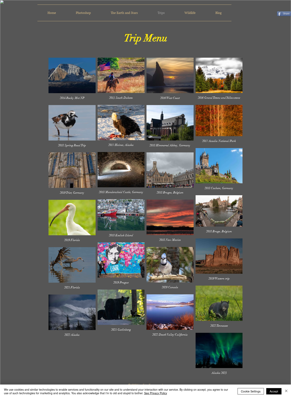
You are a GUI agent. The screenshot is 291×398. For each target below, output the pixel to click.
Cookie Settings (251, 391)
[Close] (286, 391)
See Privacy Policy (155, 393)
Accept (274, 391)
